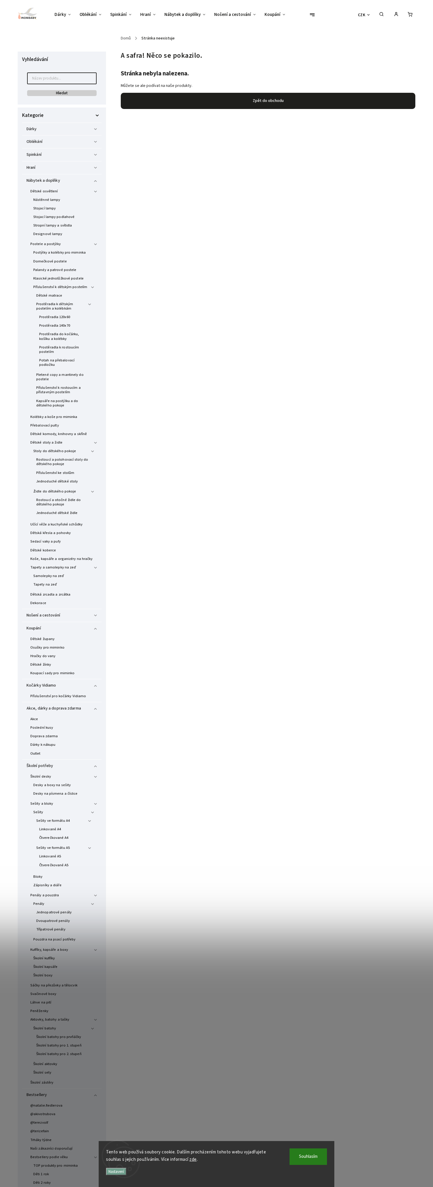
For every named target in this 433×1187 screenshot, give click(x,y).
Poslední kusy (41, 727)
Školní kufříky (44, 958)
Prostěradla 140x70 (54, 325)
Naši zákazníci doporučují (51, 1148)
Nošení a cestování (43, 615)
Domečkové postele (50, 261)
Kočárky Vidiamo (41, 685)
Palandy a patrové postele (55, 269)
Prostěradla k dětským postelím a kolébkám (54, 306)
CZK (362, 15)
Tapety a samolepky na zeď (53, 567)
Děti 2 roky (42, 1182)
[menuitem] (64, 14)
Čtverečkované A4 (54, 837)
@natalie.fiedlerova (46, 1105)
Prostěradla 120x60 (54, 317)
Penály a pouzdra (44, 895)
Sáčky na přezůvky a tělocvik (53, 985)
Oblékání (34, 142)
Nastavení (116, 1171)
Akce (34, 719)
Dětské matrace (49, 295)
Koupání (34, 628)
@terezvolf (39, 1122)
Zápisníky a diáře (47, 885)
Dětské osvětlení (44, 191)
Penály (38, 903)
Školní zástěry (41, 1082)
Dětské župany (42, 639)
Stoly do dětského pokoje (54, 451)
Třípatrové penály (50, 929)
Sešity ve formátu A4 (53, 820)
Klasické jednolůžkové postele (58, 278)
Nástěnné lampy (46, 199)
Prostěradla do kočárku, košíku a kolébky (59, 336)
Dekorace (38, 603)
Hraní (31, 168)
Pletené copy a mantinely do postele (60, 377)
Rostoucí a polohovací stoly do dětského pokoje (62, 462)
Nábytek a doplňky (43, 180)
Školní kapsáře (45, 966)
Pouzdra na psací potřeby (54, 939)
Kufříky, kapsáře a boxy (49, 949)
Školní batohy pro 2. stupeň (59, 1054)
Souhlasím (308, 1156)
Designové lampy (47, 234)
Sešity (38, 812)
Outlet (35, 753)
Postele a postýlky (45, 244)
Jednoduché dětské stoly (57, 481)
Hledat (62, 93)
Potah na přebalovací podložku (57, 362)
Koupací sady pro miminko (52, 673)
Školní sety (42, 1072)
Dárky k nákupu (42, 744)
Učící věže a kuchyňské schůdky (56, 524)
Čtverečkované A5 (54, 865)
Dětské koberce (43, 550)
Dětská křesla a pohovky (50, 532)
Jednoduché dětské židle (56, 512)
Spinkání (34, 155)
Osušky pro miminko (47, 647)
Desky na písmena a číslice (55, 793)
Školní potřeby (40, 766)
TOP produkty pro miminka (55, 1165)
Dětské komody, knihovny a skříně (58, 434)
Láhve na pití (40, 1002)
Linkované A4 (50, 829)
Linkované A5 (50, 856)
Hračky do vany (42, 656)
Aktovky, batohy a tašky (49, 1019)
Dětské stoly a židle (46, 442)
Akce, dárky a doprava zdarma (54, 708)
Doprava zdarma (44, 736)
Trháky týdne (41, 1140)
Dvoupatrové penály (53, 920)
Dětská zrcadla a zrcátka (50, 594)
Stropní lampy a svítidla (52, 225)
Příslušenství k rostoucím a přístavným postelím (58, 390)
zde (193, 1159)
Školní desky (40, 776)
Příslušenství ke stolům (55, 472)
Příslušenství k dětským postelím (60, 287)
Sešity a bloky (41, 803)
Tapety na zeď (45, 584)
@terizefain (39, 1131)
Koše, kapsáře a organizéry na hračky (61, 558)
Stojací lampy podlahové (54, 216)
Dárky (32, 129)
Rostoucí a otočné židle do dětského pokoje (58, 502)
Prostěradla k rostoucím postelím (59, 349)
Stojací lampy (44, 208)
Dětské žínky (40, 664)
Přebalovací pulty (44, 425)
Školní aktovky (45, 1064)
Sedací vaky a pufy (45, 541)
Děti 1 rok (41, 1174)
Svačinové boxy (43, 993)
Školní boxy (42, 975)
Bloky (38, 876)
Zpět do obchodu (268, 101)
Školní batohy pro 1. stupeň (59, 1045)
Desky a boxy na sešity (52, 785)
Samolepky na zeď (48, 575)
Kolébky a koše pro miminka (53, 416)
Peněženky (39, 1011)
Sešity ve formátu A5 (53, 847)
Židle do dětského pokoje (54, 491)
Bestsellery (37, 1095)
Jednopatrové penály (54, 912)
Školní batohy (44, 1028)
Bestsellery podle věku (49, 1157)
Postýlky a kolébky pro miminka (59, 252)
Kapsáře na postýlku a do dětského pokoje (57, 403)
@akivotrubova (42, 1114)
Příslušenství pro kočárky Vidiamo (58, 696)
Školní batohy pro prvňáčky (58, 1036)
